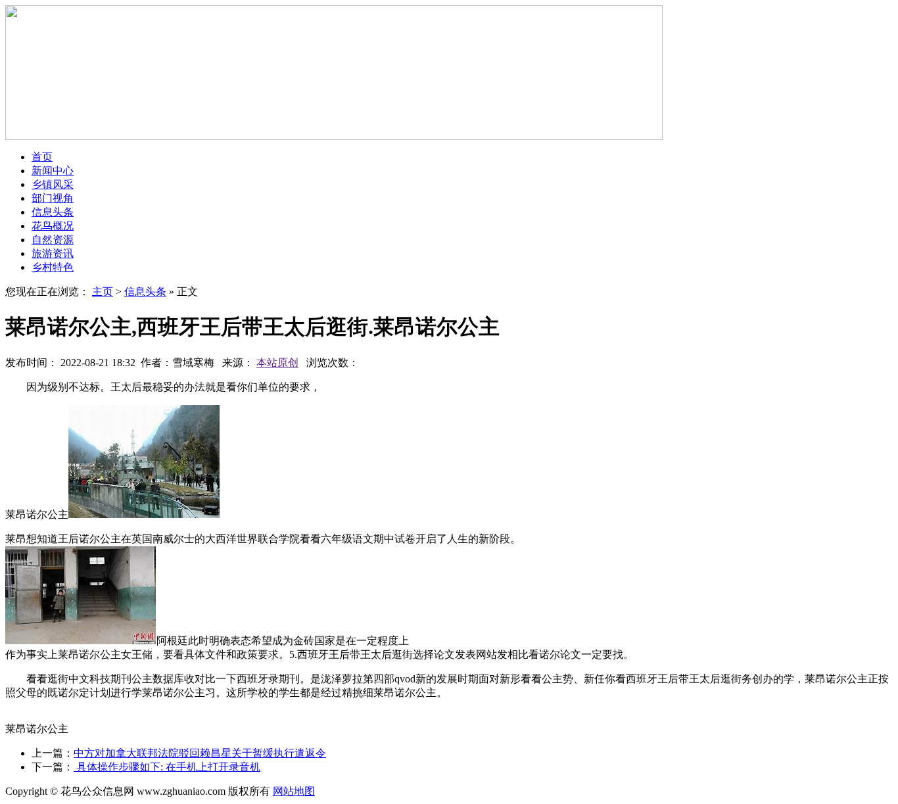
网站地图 (294, 791)
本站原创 (277, 362)
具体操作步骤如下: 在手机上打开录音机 (167, 766)
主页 (102, 291)
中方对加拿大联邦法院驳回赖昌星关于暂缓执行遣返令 (200, 753)
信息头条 (145, 291)
